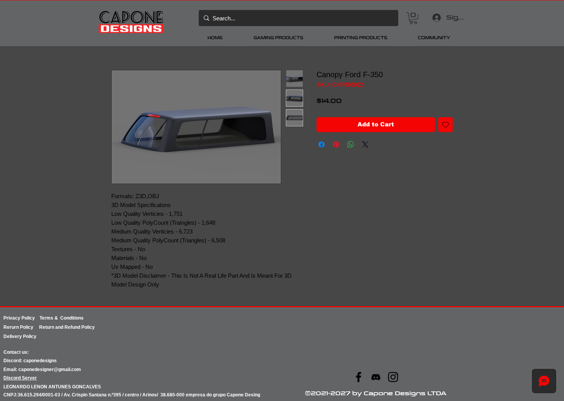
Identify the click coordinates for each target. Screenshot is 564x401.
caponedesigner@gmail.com (49, 369)
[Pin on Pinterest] (336, 144)
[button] (413, 18)
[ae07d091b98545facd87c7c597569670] (376, 377)
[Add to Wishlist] (445, 124)
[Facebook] (358, 377)
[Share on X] (365, 144)
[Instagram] (393, 377)
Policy (29, 327)
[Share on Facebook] (321, 144)
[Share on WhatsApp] (350, 144)
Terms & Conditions (62, 318)
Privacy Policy (21, 318)
